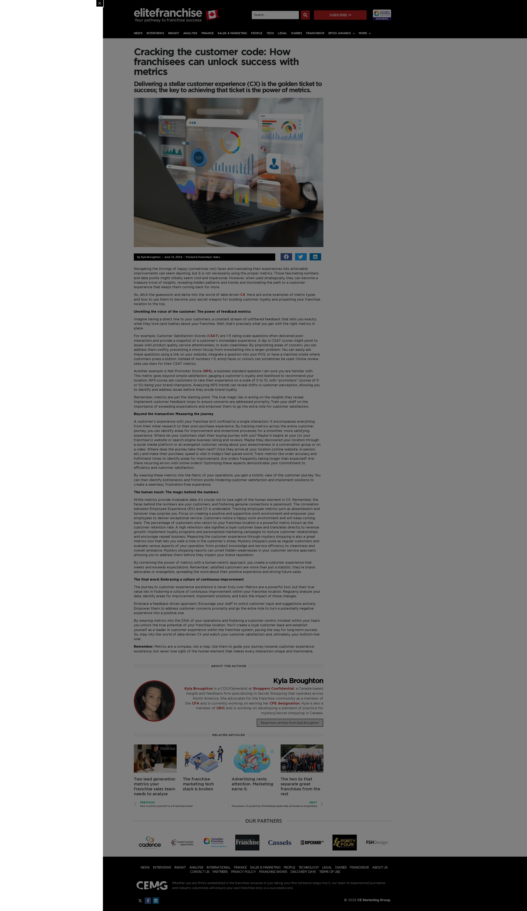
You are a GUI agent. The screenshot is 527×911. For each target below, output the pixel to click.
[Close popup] (99, 3)
